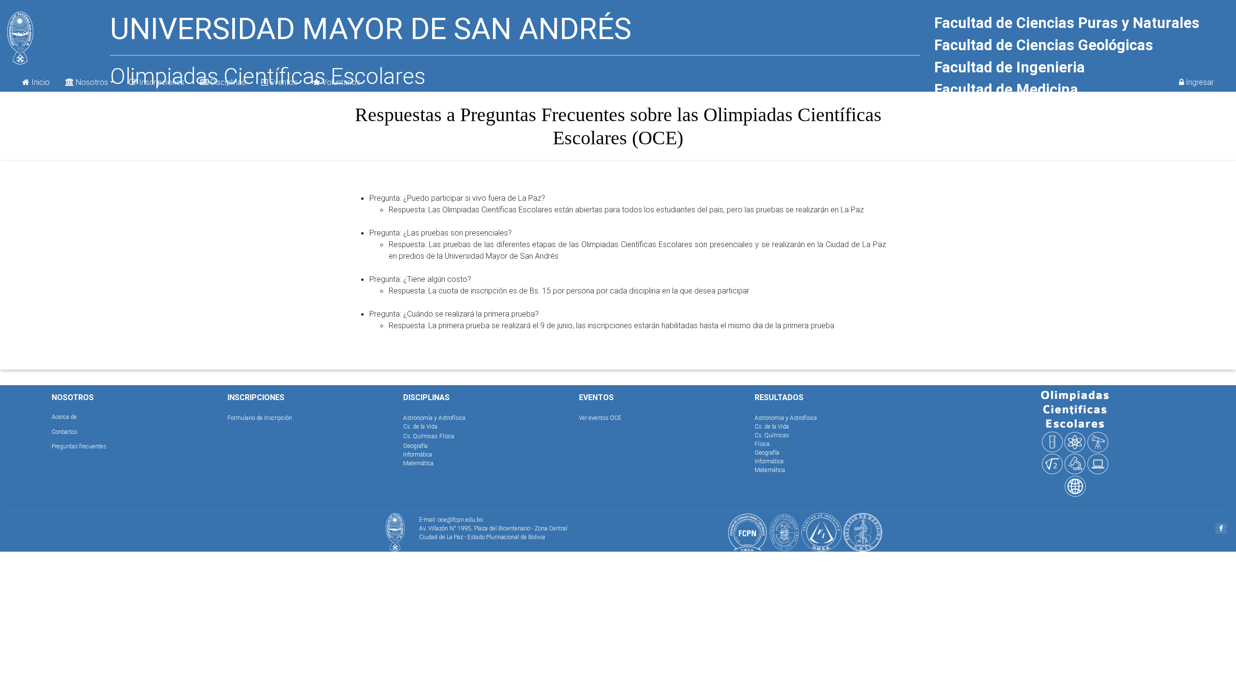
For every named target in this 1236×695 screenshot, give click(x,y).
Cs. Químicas (420, 436)
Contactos (64, 431)
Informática (417, 454)
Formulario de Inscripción (259, 417)
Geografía (415, 445)
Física (446, 436)
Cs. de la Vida (420, 426)
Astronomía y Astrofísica (434, 417)
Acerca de (64, 416)
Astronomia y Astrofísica (786, 417)
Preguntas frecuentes (79, 446)
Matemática (418, 463)
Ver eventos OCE (600, 417)
